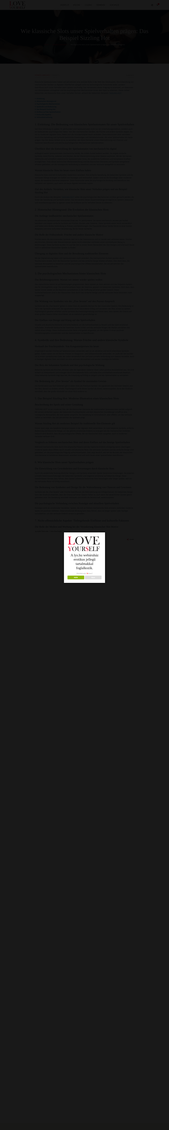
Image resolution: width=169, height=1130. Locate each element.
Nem (93, 577)
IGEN (76, 577)
